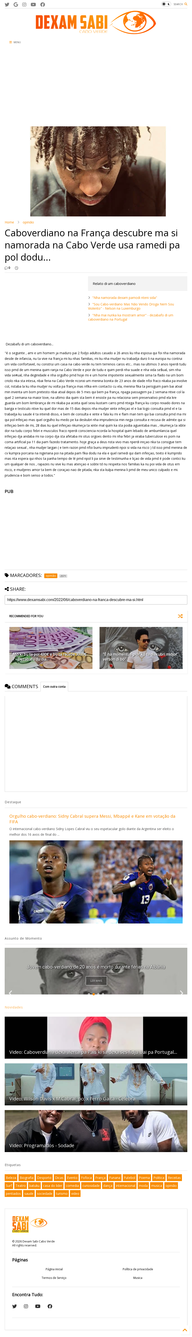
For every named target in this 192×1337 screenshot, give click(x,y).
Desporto (44, 1177)
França (100, 1177)
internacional (125, 1185)
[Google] (16, 4)
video (75, 1193)
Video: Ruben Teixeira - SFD (96, 966)
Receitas (174, 1177)
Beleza (11, 1177)
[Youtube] (33, 4)
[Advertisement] (66, 86)
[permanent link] (16, 267)
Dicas (59, 1177)
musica (156, 1185)
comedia (72, 1185)
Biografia (26, 1177)
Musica (137, 1278)
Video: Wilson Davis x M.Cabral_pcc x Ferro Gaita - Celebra (72, 1099)
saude (28, 1193)
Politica (158, 1177)
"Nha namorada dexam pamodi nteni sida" (124, 297)
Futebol (129, 1177)
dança (107, 1185)
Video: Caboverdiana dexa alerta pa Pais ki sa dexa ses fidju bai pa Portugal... (93, 1052)
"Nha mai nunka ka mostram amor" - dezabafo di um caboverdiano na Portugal (130, 317)
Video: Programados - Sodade (41, 1145)
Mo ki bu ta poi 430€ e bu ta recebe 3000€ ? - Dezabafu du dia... (50, 657)
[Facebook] (42, 4)
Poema (144, 1177)
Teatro (20, 1185)
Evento (72, 1177)
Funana (114, 1177)
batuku (34, 1185)
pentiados (13, 1193)
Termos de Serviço (54, 1278)
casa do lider (52, 1185)
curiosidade (91, 1185)
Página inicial (54, 1269)
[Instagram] (24, 4)
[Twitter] (7, 4)
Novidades (14, 1007)
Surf (9, 1185)
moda (143, 1185)
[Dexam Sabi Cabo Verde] (96, 32)
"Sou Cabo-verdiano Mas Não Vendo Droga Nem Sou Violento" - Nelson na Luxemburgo (131, 306)
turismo (62, 1193)
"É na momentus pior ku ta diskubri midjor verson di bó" (140, 657)
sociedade (44, 1193)
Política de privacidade (138, 1269)
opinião (28, 222)
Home (9, 222)
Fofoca (86, 1177)
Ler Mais (96, 981)
